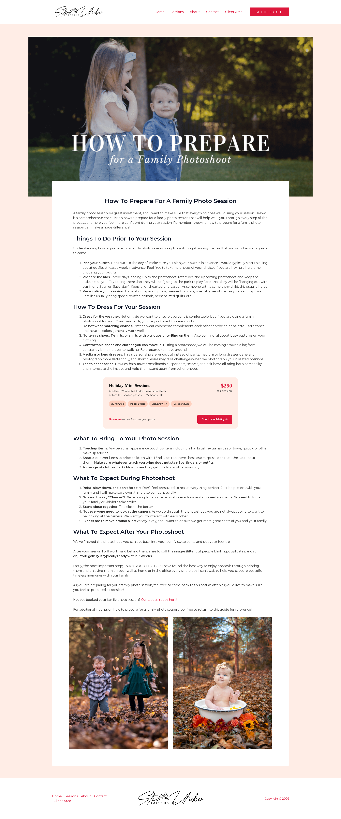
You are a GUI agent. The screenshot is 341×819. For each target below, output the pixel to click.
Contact (212, 12)
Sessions (177, 12)
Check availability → (215, 419)
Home (159, 12)
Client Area (234, 12)
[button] (269, 11)
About (195, 12)
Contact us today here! (159, 600)
